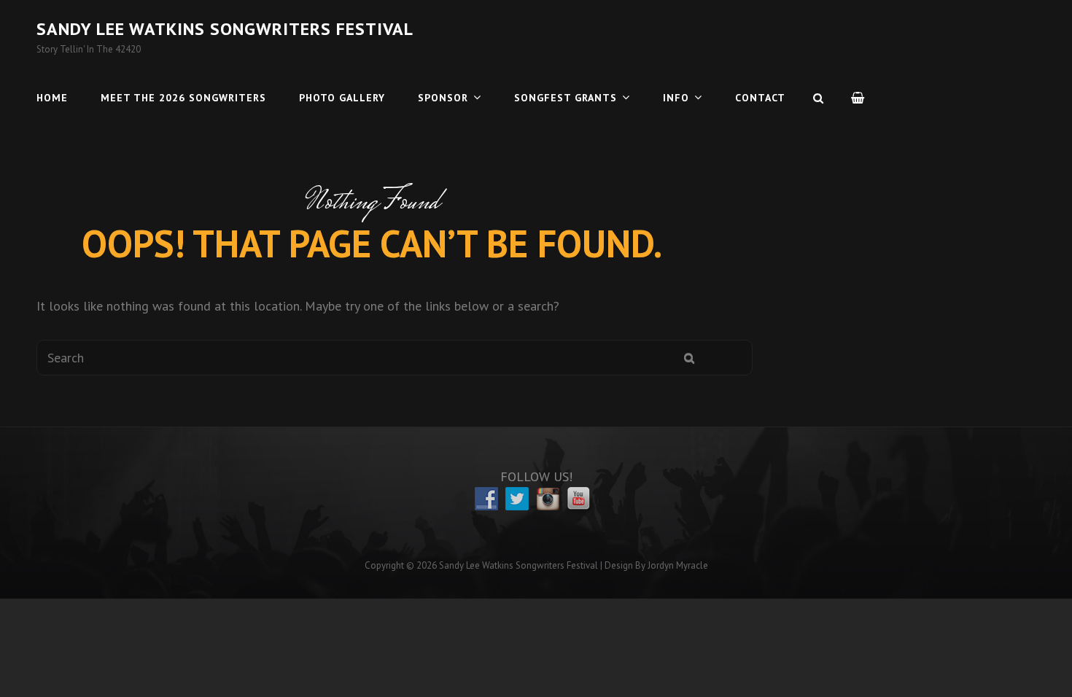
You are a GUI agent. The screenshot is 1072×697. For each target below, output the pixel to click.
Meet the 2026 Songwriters (183, 97)
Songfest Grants (565, 97)
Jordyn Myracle (678, 565)
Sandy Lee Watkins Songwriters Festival (224, 28)
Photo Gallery (342, 97)
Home (52, 97)
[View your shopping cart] (858, 98)
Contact (760, 97)
